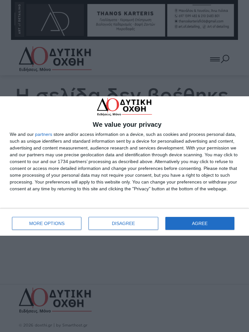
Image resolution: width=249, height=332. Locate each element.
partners (43, 134)
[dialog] (124, 166)
